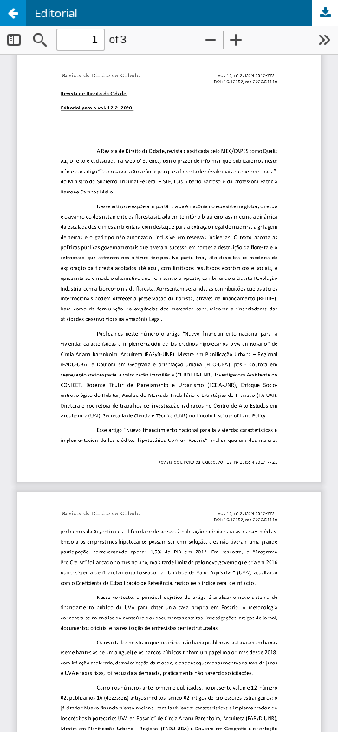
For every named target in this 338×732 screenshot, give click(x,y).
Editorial (56, 13)
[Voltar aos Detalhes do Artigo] (13, 13)
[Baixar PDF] (325, 13)
